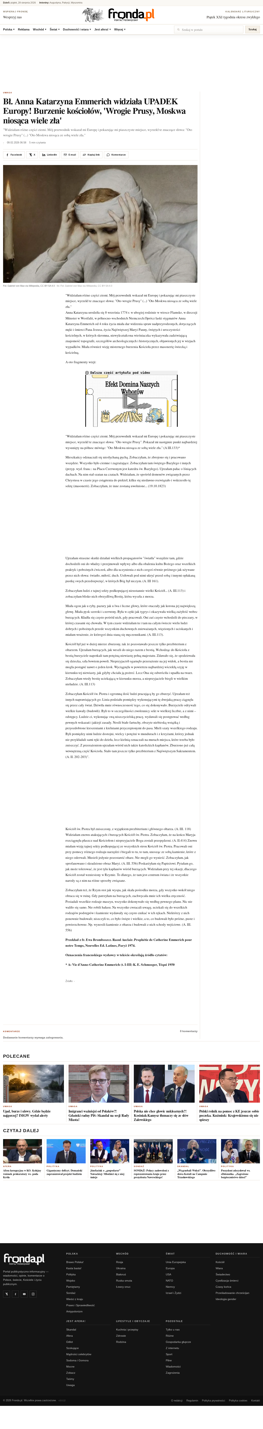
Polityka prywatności (213, 1400)
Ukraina (121, 1268)
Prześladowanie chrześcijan (232, 1292)
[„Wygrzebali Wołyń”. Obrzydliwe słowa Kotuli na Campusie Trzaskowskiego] (196, 1151)
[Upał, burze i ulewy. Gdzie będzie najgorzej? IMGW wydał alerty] (33, 1084)
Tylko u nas (173, 1329)
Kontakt (255, 1400)
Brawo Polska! (75, 1262)
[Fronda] (131, 15)
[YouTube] (24, 1294)
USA (168, 1274)
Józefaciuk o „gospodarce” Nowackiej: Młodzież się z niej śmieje (107, 1173)
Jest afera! (102, 29)
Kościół (220, 1262)
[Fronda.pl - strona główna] (30, 1259)
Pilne (169, 1360)
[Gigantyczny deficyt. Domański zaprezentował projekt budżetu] (66, 1151)
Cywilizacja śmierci (227, 1280)
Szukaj (253, 29)
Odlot (69, 1341)
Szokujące (72, 1348)
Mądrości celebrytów (78, 1354)
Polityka (53, 1166)
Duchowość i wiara (77, 29)
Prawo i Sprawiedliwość (80, 1305)
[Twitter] (6, 1294)
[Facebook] (15, 1294)
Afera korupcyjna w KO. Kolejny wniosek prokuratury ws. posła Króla (22, 1173)
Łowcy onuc (123, 1286)
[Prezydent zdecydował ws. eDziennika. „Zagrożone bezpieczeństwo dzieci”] (240, 1151)
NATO (169, 1280)
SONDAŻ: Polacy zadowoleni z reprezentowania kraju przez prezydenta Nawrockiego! (151, 1173)
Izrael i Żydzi (173, 1292)
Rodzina (121, 1341)
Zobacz (70, 1372)
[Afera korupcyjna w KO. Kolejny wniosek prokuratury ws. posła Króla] (22, 1151)
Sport (169, 1354)
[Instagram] (33, 1294)
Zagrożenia (173, 1372)
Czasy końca (223, 1286)
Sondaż (139, 1166)
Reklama (23, 29)
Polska (8, 29)
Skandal (183, 1166)
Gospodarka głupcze (178, 1341)
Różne (170, 1335)
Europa (170, 1268)
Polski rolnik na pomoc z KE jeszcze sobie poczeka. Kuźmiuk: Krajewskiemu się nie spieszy (229, 1115)
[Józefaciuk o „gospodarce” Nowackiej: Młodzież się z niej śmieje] (109, 1151)
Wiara (219, 1268)
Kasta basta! (73, 1268)
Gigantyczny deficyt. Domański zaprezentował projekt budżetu (64, 1172)
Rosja (119, 1262)
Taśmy (70, 1378)
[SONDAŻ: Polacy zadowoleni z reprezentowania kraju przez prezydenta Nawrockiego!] (153, 1151)
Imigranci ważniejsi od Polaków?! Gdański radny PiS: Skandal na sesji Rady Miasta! (99, 1115)
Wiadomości (173, 1366)
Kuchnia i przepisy (127, 1329)
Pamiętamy (73, 1286)
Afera (7, 1166)
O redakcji (177, 1400)
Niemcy (170, 1286)
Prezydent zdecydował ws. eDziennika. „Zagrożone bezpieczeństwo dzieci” (235, 1173)
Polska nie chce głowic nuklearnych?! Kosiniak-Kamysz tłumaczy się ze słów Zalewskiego (161, 1115)
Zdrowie (121, 1335)
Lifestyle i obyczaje (133, 1321)
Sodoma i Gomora (77, 1360)
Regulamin (192, 1400)
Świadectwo (223, 1274)
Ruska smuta (124, 1280)
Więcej (119, 29)
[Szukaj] (208, 29)
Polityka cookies (238, 1400)
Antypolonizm (74, 1311)
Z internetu (172, 1348)
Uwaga (7, 93)
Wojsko (70, 1280)
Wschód (39, 29)
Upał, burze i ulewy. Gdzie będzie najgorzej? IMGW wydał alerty (26, 1113)
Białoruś (121, 1274)
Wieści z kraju (74, 1299)
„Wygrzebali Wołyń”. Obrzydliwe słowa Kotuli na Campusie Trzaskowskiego (196, 1173)
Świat (54, 29)
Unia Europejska (176, 1262)
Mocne (70, 1366)
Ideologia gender (226, 1299)
